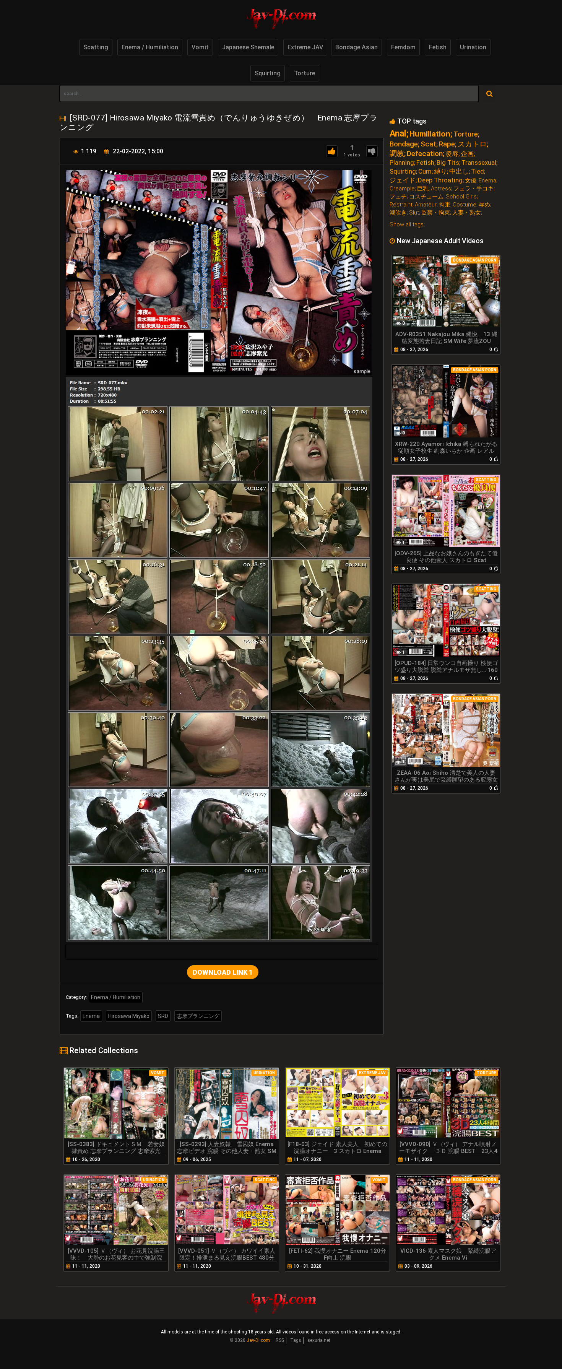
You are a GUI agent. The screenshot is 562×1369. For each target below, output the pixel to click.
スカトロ (472, 144)
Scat (428, 144)
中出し (459, 171)
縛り (440, 171)
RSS (280, 1340)
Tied (477, 171)
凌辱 (451, 154)
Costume (464, 205)
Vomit (200, 47)
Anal (398, 133)
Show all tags (407, 224)
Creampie (402, 189)
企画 (467, 154)
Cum (425, 171)
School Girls (461, 197)
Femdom (403, 47)
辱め (484, 205)
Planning (402, 162)
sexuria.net (318, 1340)
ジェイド (403, 180)
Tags (295, 1340)
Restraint (401, 205)
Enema (91, 1016)
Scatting (95, 47)
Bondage (404, 144)
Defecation (425, 153)
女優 (470, 181)
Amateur (426, 205)
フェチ (398, 197)
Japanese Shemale (248, 47)
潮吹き (398, 213)
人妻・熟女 (466, 213)
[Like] (332, 151)
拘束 (444, 205)
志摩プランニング (198, 1016)
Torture (304, 73)
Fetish (438, 47)
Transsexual (478, 162)
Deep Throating (440, 180)
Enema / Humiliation (150, 47)
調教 (397, 153)
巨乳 (423, 189)
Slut (414, 213)
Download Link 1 (223, 972)
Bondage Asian (356, 47)
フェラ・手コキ (473, 189)
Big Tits (448, 162)
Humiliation (429, 134)
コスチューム (426, 197)
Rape (447, 144)
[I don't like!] (372, 151)
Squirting (268, 73)
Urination (473, 47)
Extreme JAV (305, 47)
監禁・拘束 (435, 213)
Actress (441, 189)
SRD (163, 1016)
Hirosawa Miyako (128, 1016)
